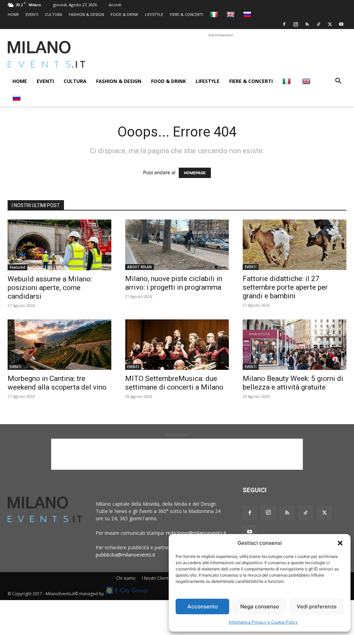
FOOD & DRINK (124, 14)
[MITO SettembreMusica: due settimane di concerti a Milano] (177, 344)
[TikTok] (318, 24)
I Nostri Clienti (155, 578)
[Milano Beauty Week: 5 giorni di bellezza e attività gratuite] (294, 344)
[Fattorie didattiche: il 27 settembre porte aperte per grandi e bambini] (294, 245)
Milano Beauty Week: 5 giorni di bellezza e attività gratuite (293, 382)
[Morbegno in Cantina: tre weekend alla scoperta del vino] (59, 344)
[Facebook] (284, 24)
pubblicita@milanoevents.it (125, 554)
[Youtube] (341, 24)
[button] (340, 543)
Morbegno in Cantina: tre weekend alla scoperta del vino (58, 382)
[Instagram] (295, 24)
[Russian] (248, 14)
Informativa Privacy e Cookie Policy (263, 622)
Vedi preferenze (317, 606)
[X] (330, 24)
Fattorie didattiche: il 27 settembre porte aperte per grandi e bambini (285, 287)
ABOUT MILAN (139, 266)
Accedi (115, 4)
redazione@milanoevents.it (196, 533)
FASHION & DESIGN (86, 14)
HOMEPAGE (195, 172)
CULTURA (53, 14)
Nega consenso (259, 606)
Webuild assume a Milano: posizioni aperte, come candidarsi (50, 287)
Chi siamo (126, 578)
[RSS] (307, 24)
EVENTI (32, 14)
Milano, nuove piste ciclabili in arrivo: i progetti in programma (173, 282)
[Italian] (215, 14)
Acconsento (202, 606)
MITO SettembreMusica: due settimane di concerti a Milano (174, 382)
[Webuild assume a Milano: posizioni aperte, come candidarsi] (59, 245)
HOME (13, 14)
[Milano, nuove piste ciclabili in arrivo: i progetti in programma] (177, 245)
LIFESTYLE (154, 14)
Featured (17, 267)
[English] (231, 14)
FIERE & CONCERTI (186, 14)
